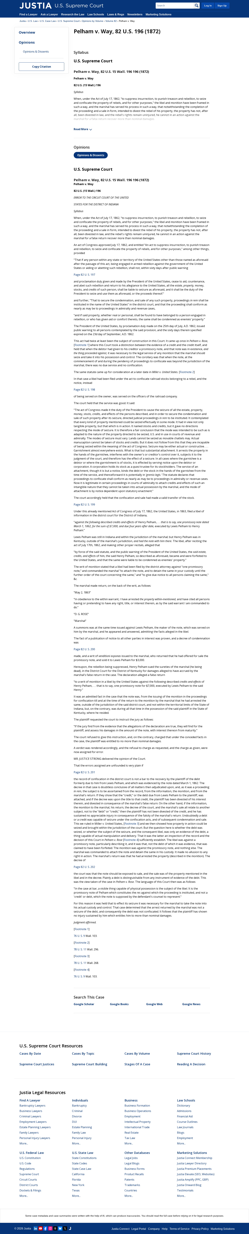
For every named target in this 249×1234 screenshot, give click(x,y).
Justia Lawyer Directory (191, 1163)
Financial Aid (185, 1116)
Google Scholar (84, 1004)
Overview (27, 32)
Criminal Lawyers (30, 1116)
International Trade (137, 1127)
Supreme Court (29, 1174)
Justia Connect (120, 1228)
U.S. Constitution (30, 1158)
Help (165, 1228)
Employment (132, 1116)
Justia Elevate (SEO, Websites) (195, 1174)
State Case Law (81, 1169)
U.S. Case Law (48, 21)
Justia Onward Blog (189, 1185)
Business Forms (134, 1169)
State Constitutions (84, 1158)
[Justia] (35, 6)
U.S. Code (25, 1163)
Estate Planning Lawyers (35, 1127)
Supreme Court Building (89, 1064)
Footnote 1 (82, 345)
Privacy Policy (200, 1228)
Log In (208, 5)
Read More (81, 129)
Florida (76, 1179)
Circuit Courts (28, 1179)
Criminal (77, 1111)
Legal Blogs (131, 1163)
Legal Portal (138, 1228)
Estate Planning (82, 1127)
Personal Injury (81, 1138)
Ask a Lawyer (50, 14)
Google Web (154, 1004)
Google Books (119, 1004)
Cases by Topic (83, 1053)
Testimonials (185, 1190)
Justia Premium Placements (194, 1169)
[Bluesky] (60, 1228)
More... (23, 1143)
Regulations (27, 1169)
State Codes (79, 1163)
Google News (191, 1004)
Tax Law (129, 1138)
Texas (76, 1190)
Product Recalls (134, 1174)
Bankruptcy (79, 1105)
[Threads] (55, 1228)
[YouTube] (40, 1228)
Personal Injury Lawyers (34, 1138)
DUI (74, 1122)
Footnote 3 (131, 823)
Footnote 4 (131, 840)
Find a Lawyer (28, 14)
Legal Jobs (131, 1158)
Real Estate (131, 1132)
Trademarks (132, 1185)
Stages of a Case (137, 1064)
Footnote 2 (187, 372)
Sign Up (222, 5)
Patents (129, 1179)
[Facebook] (45, 1228)
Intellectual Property (137, 1122)
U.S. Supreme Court (69, 21)
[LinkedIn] (36, 1228)
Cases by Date (30, 1053)
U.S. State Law (82, 1153)
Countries (130, 1190)
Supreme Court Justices (36, 1064)
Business (131, 1100)
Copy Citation (41, 67)
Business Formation (137, 1105)
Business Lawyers (30, 1111)
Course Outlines (187, 1122)
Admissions (184, 1111)
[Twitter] (65, 1228)
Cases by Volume (137, 1053)
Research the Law (72, 14)
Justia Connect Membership (194, 1158)
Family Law (79, 1132)
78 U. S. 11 (80, 949)
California (78, 1174)
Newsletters (134, 14)
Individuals (80, 1100)
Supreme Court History (194, 1053)
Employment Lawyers (33, 1122)
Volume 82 (111, 21)
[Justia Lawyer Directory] (70, 1228)
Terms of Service (180, 1228)
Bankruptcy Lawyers (32, 1105)
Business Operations (137, 1111)
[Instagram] (50, 1228)
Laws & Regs (115, 14)
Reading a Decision (191, 1064)
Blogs (180, 1132)
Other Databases (137, 1153)
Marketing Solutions (158, 14)
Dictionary (183, 1105)
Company (154, 1228)
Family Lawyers (29, 1132)
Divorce (77, 1116)
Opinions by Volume (92, 21)
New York (78, 1185)
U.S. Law (33, 21)
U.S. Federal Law (31, 1153)
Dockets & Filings (30, 1190)
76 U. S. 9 (79, 936)
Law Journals (185, 1127)
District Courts (28, 1185)
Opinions (27, 42)
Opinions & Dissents (90, 155)
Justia (22, 21)
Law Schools (95, 14)
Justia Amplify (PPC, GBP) (193, 1179)
